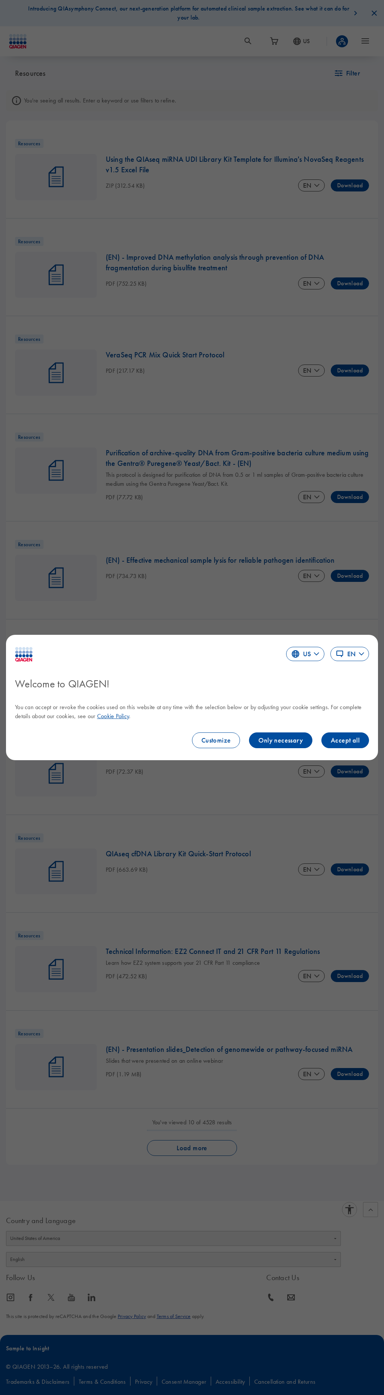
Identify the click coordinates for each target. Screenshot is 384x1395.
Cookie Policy (113, 716)
